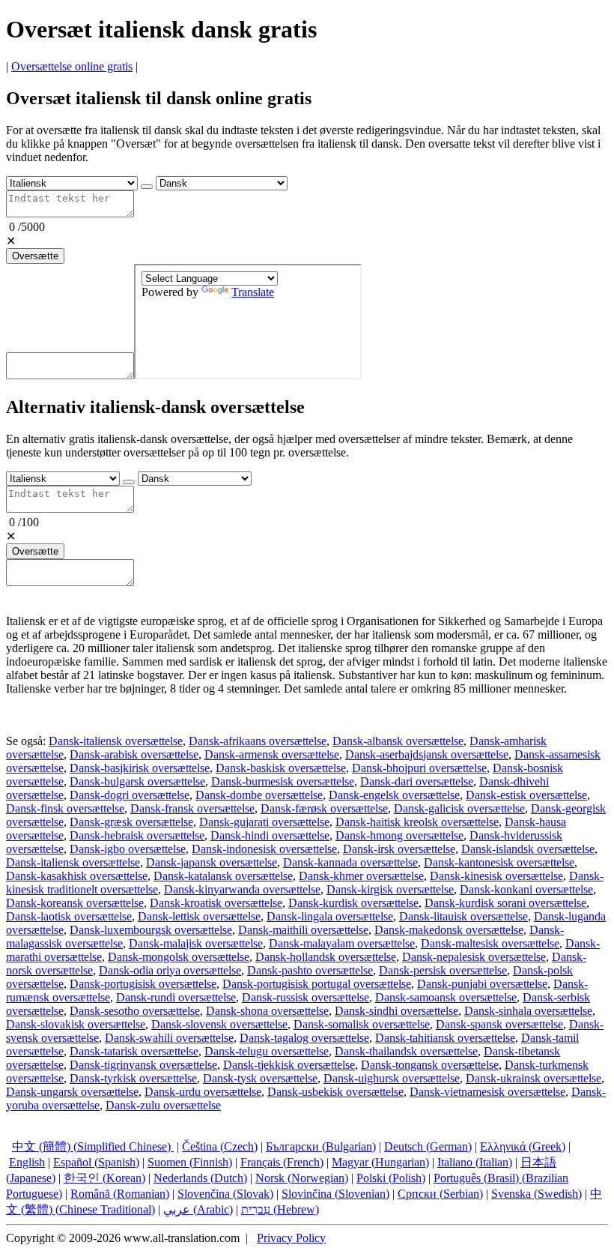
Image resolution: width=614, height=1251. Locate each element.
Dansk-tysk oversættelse (260, 1078)
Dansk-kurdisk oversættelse (353, 902)
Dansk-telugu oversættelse (266, 1051)
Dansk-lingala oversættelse (330, 916)
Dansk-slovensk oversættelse (219, 1024)
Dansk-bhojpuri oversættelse (419, 768)
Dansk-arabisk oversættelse (134, 754)
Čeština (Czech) (220, 1146)
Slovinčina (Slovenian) (335, 1193)
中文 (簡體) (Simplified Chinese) (93, 1146)
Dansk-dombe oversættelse (259, 795)
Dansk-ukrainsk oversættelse (533, 1078)
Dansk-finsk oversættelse (65, 808)
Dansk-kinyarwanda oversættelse (242, 889)
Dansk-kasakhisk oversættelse (77, 875)
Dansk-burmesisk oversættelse (282, 781)
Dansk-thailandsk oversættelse (406, 1051)
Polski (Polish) (390, 1178)
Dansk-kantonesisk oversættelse (499, 862)
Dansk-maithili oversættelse (303, 929)
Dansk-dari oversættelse (416, 781)
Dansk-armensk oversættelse (271, 754)
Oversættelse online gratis (72, 66)
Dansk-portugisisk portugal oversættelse (316, 983)
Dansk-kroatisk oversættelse (216, 902)
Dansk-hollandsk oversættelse (325, 956)
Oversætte (35, 256)
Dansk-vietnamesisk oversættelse (487, 1091)
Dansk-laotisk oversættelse (69, 916)
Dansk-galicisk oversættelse (459, 808)
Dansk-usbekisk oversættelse (335, 1091)
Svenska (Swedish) (536, 1193)
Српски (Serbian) (440, 1193)
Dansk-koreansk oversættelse (75, 902)
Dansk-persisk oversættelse (443, 970)
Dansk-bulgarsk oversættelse (137, 781)
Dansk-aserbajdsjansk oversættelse (426, 754)
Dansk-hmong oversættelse (399, 835)
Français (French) (281, 1162)
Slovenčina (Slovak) (225, 1193)
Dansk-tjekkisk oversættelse (289, 1064)
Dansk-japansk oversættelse (211, 862)
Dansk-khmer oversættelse (361, 875)
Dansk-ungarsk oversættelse (72, 1091)
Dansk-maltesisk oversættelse (490, 943)
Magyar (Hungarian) (380, 1162)
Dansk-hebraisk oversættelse (137, 835)
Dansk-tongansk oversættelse (430, 1064)
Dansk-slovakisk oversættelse (75, 1024)
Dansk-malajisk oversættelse (196, 943)
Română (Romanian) (119, 1193)
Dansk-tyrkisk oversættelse (133, 1078)
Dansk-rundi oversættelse (176, 997)
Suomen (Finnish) (190, 1162)
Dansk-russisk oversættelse (305, 997)
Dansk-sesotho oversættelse (135, 1010)
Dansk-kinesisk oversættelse (496, 875)
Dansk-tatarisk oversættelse (134, 1051)
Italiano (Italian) (474, 1162)
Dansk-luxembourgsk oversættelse (151, 929)
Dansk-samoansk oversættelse (446, 997)
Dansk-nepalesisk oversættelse (474, 956)
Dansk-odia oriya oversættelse (170, 970)
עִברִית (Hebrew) (280, 1209)
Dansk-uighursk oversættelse (391, 1078)
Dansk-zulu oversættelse (163, 1105)
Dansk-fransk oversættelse (192, 808)
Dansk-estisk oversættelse (526, 795)
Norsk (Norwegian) (301, 1178)
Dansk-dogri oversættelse (129, 795)
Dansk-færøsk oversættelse (324, 808)
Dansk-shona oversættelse (267, 1010)
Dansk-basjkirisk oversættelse (140, 768)
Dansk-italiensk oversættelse (116, 741)
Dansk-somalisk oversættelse (362, 1024)
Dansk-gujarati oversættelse (264, 822)
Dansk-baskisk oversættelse (281, 768)
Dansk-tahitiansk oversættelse (445, 1037)
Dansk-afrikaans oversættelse (257, 741)
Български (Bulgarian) (321, 1146)
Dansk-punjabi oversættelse (482, 983)
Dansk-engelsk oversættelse (394, 795)
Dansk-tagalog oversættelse (304, 1037)
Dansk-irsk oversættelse (399, 848)
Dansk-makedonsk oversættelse (448, 929)
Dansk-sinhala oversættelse (528, 1010)
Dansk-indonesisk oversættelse (264, 848)
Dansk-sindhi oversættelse (396, 1010)
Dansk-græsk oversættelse (131, 822)
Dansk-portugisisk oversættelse (143, 983)
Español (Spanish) (96, 1162)
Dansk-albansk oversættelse (397, 741)
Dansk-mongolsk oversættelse (178, 956)
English (27, 1162)
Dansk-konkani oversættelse (526, 889)
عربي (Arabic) (198, 1209)
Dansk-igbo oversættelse (128, 848)
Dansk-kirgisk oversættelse (390, 889)
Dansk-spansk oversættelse (499, 1024)
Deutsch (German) (428, 1146)
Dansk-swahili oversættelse (169, 1037)
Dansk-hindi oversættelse (269, 835)
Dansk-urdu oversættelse (203, 1091)
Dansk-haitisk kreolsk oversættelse (417, 822)
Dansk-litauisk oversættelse (463, 916)
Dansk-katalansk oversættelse (223, 875)
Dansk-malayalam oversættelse (342, 943)
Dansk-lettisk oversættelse (199, 916)
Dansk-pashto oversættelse (310, 970)
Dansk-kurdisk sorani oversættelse (505, 902)
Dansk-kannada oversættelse (350, 862)
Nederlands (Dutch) (200, 1178)
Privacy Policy (291, 1238)
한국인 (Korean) (104, 1178)
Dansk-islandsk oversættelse (528, 848)
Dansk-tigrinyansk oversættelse (143, 1064)
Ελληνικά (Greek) (522, 1146)
